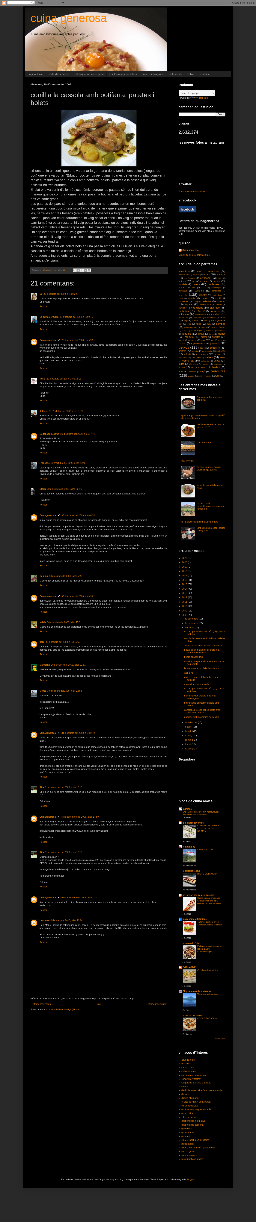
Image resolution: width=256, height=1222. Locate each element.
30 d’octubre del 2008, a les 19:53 (63, 642)
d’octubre (190, 627)
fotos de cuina (188, 1117)
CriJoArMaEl (189, 967)
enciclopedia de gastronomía (196, 1109)
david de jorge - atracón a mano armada (201, 1090)
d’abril (188, 744)
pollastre (215, 347)
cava (181, 298)
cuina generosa (69, 18)
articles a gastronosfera (123, 73)
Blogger (191, 1179)
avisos (203, 281)
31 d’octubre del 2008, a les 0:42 (78, 733)
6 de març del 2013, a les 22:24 (67, 920)
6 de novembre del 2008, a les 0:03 (79, 897)
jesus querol (187, 1144)
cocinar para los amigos (193, 1075)
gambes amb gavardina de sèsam (201, 717)
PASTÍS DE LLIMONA (207, 874)
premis (195, 351)
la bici (190, 73)
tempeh (206, 364)
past (220, 340)
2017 (185, 575)
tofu (192, 367)
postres (182, 351)
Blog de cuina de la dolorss (197, 991)
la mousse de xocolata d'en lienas (201, 668)
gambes (220, 323)
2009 (185, 610)
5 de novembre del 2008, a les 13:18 (63, 787)
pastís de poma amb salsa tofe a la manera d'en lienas (201, 651)
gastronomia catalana (192, 1125)
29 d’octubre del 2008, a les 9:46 (76, 317)
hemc (213, 327)
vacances (192, 372)
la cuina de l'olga (191, 943)
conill (218, 298)
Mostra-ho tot (220, 1038)
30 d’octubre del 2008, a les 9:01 (78, 596)
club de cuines (188, 1071)
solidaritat (205, 361)
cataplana (217, 295)
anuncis (196, 275)
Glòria (43, 489)
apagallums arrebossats (196, 684)
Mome (43, 691)
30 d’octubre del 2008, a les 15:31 (64, 622)
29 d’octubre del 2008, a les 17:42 (77, 434)
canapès (183, 290)
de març (189, 748)
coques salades (202, 301)
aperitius (221, 274)
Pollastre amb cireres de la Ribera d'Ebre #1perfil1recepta (209, 949)
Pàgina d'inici (35, 73)
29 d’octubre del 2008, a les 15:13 (63, 378)
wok (217, 376)
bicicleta (183, 284)
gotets (204, 327)
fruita (198, 324)
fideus (195, 320)
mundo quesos (189, 1155)
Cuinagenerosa (48, 340)
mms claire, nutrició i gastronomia (198, 1147)
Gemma (44, 576)
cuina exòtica (205, 304)
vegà (202, 371)
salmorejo (196, 357)
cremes (221, 301)
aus (193, 281)
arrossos (205, 277)
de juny (189, 735)
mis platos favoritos (193, 823)
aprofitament (189, 278)
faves (222, 317)
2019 (185, 567)
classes (205, 298)
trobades (214, 367)
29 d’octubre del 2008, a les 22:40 (68, 463)
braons (182, 287)
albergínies (184, 271)
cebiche (191, 298)
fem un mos (189, 846)
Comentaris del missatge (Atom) (62, 1009)
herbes (222, 327)
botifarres (213, 284)
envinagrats (200, 314)
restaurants (175, 73)
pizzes (203, 348)
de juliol (189, 731)
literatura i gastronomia (215, 331)
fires (205, 321)
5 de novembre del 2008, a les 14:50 (80, 817)
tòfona (182, 367)
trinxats (201, 367)
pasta (182, 343)
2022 (185, 558)
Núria (42, 378)
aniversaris (184, 275)
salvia (43, 622)
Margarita (45, 665)
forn (180, 324)
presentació (207, 351)
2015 (185, 584)
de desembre (192, 618)
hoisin (184, 330)
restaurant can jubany (192, 1159)
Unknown (44, 920)
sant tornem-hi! (204, 442)
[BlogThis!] (78, 270)
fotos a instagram (152, 73)
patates (214, 343)
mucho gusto (188, 1151)
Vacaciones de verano (207, 994)
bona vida (186, 1063)
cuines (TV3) (187, 1086)
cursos (182, 308)
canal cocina (187, 1067)
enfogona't (200, 311)
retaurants (183, 357)
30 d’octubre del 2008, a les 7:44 (65, 576)
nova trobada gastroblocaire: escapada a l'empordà (211, 506)
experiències (210, 317)
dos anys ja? (187, 460)
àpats (206, 274)
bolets (196, 284)
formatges (216, 320)
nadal (181, 340)
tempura (218, 364)
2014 (185, 589)
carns (183, 295)
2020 (185, 562)
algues (200, 271)
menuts (189, 336)
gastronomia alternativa (193, 1121)
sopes (217, 360)
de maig (189, 740)
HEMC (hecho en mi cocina (195, 1140)
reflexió (187, 354)
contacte (205, 73)
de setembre (191, 722)
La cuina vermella (49, 317)
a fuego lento (188, 1060)
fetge (185, 320)
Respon (44, 306)
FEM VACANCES (205, 849)
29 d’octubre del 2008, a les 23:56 (64, 489)
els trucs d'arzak (189, 1105)
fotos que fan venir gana (89, 73)
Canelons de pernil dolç (208, 970)
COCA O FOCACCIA (207, 1018)
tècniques (193, 364)
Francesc (45, 463)
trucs (181, 371)
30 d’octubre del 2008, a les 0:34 (78, 515)
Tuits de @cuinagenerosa (192, 191)
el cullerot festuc (191, 871)
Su (41, 294)
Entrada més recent (41, 1004)
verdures (218, 371)
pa (212, 340)
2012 (185, 597)
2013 (185, 593)
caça (203, 288)
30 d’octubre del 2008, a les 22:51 (68, 665)
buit (193, 287)
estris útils (196, 318)
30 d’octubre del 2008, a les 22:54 (64, 691)
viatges (191, 376)
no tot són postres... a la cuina (198, 895)
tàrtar (181, 364)
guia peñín (186, 1136)
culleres (218, 304)
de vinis (185, 1094)
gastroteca (186, 1128)
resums (218, 354)
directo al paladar (190, 1098)
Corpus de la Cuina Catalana (196, 1082)
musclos (216, 337)
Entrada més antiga (156, 1004)
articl (220, 278)
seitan (222, 357)
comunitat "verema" (191, 1079)
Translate (203, 98)
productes (220, 351)
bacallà (216, 281)
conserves (183, 301)
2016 (185, 580)
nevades (192, 340)
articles (182, 281)
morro (204, 337)
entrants (214, 310)
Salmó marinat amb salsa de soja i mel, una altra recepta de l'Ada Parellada (209, 901)
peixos (184, 347)
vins (200, 376)
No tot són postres (49, 434)
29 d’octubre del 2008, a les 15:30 (66, 411)
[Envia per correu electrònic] (75, 270)
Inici (99, 1004)
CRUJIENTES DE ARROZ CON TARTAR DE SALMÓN (209, 828)
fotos (189, 324)
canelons (199, 290)
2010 (185, 606)
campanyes (216, 288)
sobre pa (187, 360)
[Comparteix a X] (82, 270)
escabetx (215, 314)
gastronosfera (190, 327)
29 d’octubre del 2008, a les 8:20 (60, 294)
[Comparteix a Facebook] (85, 270)
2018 (185, 571)
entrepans (184, 314)
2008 (185, 615)
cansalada (216, 291)
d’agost (189, 726)
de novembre (192, 623)
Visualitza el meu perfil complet (194, 255)
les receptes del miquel (195, 919)
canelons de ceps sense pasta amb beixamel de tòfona (202, 711)
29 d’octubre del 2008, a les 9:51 (78, 340)
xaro (42, 642)
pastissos (198, 343)
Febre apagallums (193, 657)
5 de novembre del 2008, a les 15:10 (63, 852)
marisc (221, 333)
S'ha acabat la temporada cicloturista (203, 645)
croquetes (188, 304)
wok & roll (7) (191, 673)
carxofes (203, 295)
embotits (184, 310)
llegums (186, 333)
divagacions (196, 307)
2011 (185, 602)
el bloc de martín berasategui (196, 1101)
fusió (209, 324)
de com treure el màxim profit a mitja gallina (209, 468)
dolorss (44, 411)
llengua (201, 334)
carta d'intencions (59, 73)
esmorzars (184, 317)
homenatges (196, 330)
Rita (42, 787)
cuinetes (187, 809)
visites (209, 376)
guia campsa (188, 1132)
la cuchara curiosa (192, 1015)
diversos (215, 307)
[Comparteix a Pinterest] (89, 270)
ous (203, 340)
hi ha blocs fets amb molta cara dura (199, 521)
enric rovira (187, 1113)
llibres (211, 334)
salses (209, 357)
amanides (213, 271)
